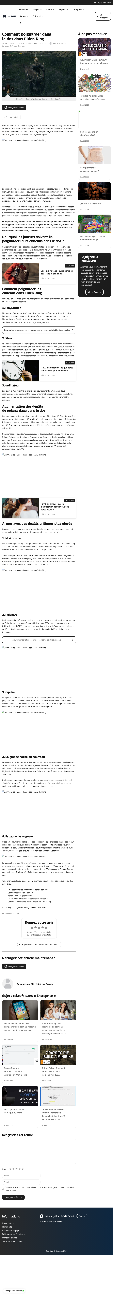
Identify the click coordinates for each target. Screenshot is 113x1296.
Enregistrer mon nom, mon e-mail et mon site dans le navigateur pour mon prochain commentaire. (40, 1189)
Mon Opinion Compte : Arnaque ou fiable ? (14, 1111)
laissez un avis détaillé (42, 935)
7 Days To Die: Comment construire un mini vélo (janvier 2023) (53, 1071)
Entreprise (77, 9)
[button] (20, 23)
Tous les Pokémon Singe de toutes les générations (92, 97)
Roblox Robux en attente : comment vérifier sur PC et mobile (15, 1071)
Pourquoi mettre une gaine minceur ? (89, 169)
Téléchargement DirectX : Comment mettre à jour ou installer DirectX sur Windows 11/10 (54, 1114)
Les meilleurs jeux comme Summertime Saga (92, 238)
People (36, 9)
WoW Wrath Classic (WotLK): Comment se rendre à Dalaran (94, 61)
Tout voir (82, 1216)
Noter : (5, 1169)
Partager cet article (15, 107)
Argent (62, 9)
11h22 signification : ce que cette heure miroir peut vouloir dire (57, 369)
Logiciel (16, 913)
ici (43, 907)
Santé (49, 9)
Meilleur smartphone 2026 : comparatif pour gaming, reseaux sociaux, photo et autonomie (20, 1026)
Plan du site (7, 1227)
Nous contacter (9, 1223)
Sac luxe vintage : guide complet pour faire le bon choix (57, 272)
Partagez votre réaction (13, 1291)
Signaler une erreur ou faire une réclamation (40, 944)
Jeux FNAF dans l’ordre (90, 203)
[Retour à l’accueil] (9, 16)
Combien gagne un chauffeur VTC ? (89, 133)
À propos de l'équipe (10, 1230)
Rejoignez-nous (104, 2)
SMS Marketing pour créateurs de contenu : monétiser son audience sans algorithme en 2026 (54, 1028)
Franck (49, 984)
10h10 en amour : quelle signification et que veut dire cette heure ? (55, 506)
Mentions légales (9, 1238)
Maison (22, 16)
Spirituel (37, 16)
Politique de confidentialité (13, 1234)
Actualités (23, 9)
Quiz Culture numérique (12, 1241)
